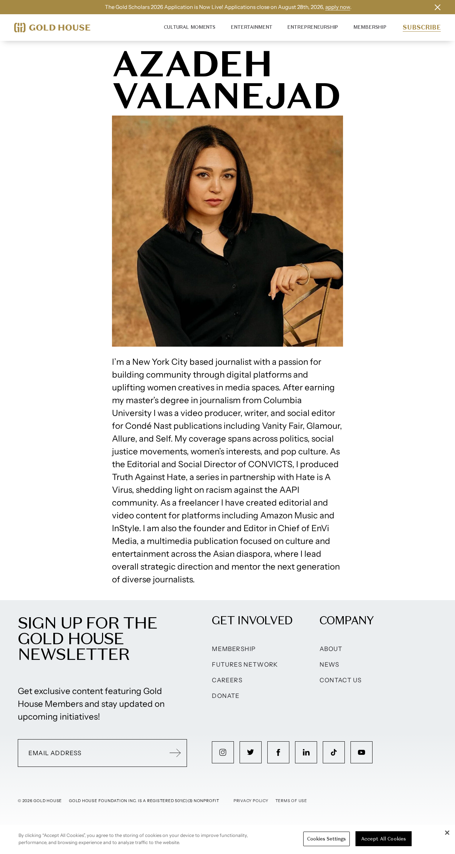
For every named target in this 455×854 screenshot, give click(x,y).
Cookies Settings (326, 839)
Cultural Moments (189, 27)
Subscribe (422, 27)
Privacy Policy (251, 800)
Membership (369, 27)
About (331, 649)
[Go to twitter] (251, 752)
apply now (337, 7)
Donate (226, 696)
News (329, 664)
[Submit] (175, 753)
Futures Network (245, 664)
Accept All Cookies (383, 839)
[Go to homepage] (52, 27)
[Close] (447, 832)
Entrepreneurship (312, 27)
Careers (227, 680)
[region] (227, 839)
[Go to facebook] (278, 752)
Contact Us (341, 680)
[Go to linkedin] (306, 752)
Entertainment (251, 27)
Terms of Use (291, 800)
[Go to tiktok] (334, 752)
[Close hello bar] (437, 7)
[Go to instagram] (223, 752)
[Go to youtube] (361, 752)
